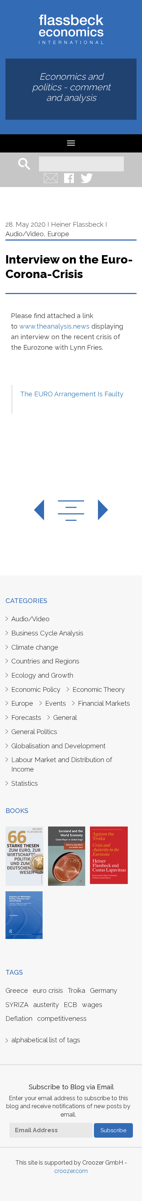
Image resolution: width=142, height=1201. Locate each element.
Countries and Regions (45, 661)
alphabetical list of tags (45, 1040)
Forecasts (26, 717)
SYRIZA (16, 1004)
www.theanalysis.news (54, 326)
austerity (46, 1004)
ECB (70, 1004)
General (65, 717)
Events (55, 703)
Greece (16, 990)
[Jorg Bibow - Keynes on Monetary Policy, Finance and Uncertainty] (24, 914)
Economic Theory (98, 689)
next (97, 510)
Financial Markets (104, 703)
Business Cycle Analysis (47, 633)
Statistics (24, 783)
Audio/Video (24, 234)
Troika (76, 990)
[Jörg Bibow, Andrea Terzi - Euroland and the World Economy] (66, 856)
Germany (103, 990)
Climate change (34, 647)
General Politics (34, 732)
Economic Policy (35, 689)
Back (71, 510)
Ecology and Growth (42, 675)
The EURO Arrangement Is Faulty (71, 394)
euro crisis (48, 990)
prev (45, 510)
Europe (58, 234)
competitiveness (62, 1018)
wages (92, 1004)
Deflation (18, 1018)
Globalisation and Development (58, 746)
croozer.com (71, 1171)
